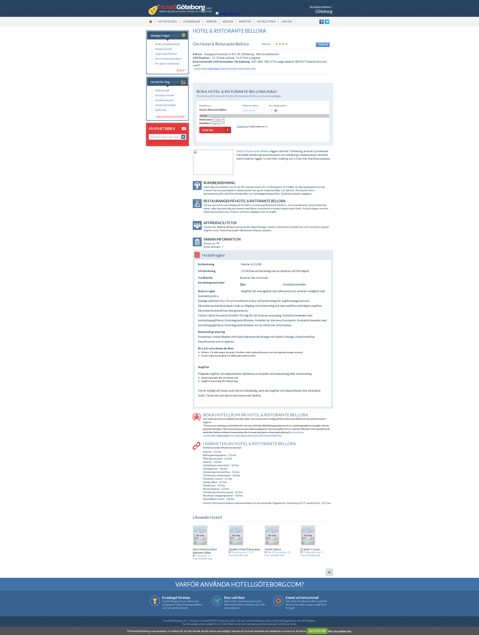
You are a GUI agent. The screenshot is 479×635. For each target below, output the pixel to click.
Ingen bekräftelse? (166, 53)
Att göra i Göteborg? (167, 63)
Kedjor (228, 21)
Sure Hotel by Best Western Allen (205, 550)
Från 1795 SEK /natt (310, 555)
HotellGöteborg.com (175, 620)
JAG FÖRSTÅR (317, 630)
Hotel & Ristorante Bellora (253, 151)
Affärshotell (162, 90)
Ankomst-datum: (250, 105)
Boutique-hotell (164, 95)
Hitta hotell (167, 21)
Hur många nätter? (278, 105)
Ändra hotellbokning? (167, 44)
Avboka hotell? (163, 48)
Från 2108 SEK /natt (202, 558)
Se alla (180, 70)
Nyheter (245, 21)
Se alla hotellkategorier (170, 116)
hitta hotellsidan (296, 432)
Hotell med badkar (165, 105)
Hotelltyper (266, 21)
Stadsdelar (191, 21)
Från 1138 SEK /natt (274, 555)
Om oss (287, 21)
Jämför (211, 21)
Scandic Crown (310, 549)
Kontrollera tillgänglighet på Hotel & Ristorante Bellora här (225, 68)
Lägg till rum (243, 126)
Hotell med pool (164, 100)
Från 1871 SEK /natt (238, 555)
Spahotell (160, 109)
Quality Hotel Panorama (244, 549)
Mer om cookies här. (340, 630)
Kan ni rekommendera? (168, 58)
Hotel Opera (273, 549)
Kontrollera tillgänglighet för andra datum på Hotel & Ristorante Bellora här (243, 435)
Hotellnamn (205, 105)
